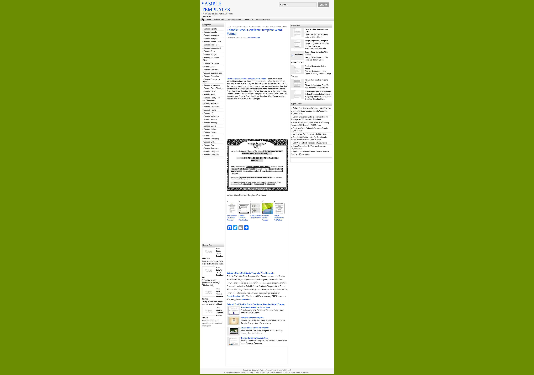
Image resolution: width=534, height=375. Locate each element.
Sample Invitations (211, 116)
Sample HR (208, 113)
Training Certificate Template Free (254, 338)
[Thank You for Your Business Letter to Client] (297, 36)
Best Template (290, 372)
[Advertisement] (257, 58)
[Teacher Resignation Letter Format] (297, 73)
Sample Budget (210, 54)
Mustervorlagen (303, 372)
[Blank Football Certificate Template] (233, 335)
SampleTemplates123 (235, 296)
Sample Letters (210, 129)
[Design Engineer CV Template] (297, 47)
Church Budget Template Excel (255, 217)
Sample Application (211, 45)
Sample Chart (209, 66)
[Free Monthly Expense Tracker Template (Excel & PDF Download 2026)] (208, 315)
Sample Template (262, 372)
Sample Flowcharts (211, 107)
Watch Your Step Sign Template (305, 108)
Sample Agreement (211, 35)
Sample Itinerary (210, 123)
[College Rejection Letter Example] (297, 98)
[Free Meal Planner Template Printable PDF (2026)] (208, 296)
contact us (246, 300)
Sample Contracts (211, 70)
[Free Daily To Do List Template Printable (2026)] (208, 274)
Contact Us (248, 19)
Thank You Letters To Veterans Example (309, 146)
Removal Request (263, 19)
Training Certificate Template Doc (243, 218)
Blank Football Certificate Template (255, 328)
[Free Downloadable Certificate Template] (233, 314)
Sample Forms (210, 110)
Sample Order (209, 142)
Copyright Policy (234, 19)
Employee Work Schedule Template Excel (310, 128)
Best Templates (248, 372)
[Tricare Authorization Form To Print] (297, 87)
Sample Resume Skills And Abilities (279, 218)
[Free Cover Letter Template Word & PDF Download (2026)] (208, 255)
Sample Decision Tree (213, 73)
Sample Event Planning (213, 88)
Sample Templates (211, 151)
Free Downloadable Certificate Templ (255, 308)
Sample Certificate (241, 26)
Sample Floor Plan (211, 103)
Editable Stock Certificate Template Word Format (246, 79)
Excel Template (276, 372)
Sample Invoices (210, 119)
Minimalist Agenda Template (265, 218)
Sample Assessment (212, 48)
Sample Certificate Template (252, 318)
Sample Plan (209, 145)
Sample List (209, 135)
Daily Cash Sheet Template (304, 143)
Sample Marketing (211, 139)
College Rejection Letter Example (318, 91)
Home (209, 19)
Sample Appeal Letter (212, 42)
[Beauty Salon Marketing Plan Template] (297, 54)
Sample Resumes (211, 148)
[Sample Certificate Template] (233, 324)
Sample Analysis (210, 38)
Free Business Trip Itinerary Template (232, 218)
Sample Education (211, 76)
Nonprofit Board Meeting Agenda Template (310, 111)
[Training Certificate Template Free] (234, 345)
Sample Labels (210, 126)
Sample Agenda (210, 29)
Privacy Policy (219, 19)
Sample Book (209, 51)
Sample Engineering (212, 85)
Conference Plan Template (303, 134)
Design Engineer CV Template (316, 41)
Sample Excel (209, 91)
